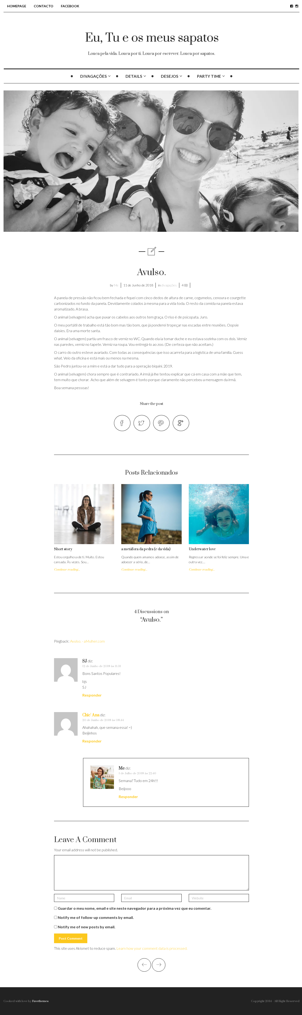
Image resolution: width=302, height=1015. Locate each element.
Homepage (16, 6)
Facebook (70, 6)
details (134, 76)
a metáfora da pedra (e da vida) (145, 549)
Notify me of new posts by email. (86, 927)
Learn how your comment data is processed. (151, 948)
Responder (92, 695)
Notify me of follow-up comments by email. (96, 917)
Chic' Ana (90, 715)
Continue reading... (67, 569)
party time (209, 76)
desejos (169, 76)
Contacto (43, 6)
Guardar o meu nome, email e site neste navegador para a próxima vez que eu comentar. (134, 908)
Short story (63, 549)
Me (116, 285)
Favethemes (40, 1001)
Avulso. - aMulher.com (87, 641)
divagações (93, 76)
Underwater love (202, 549)
